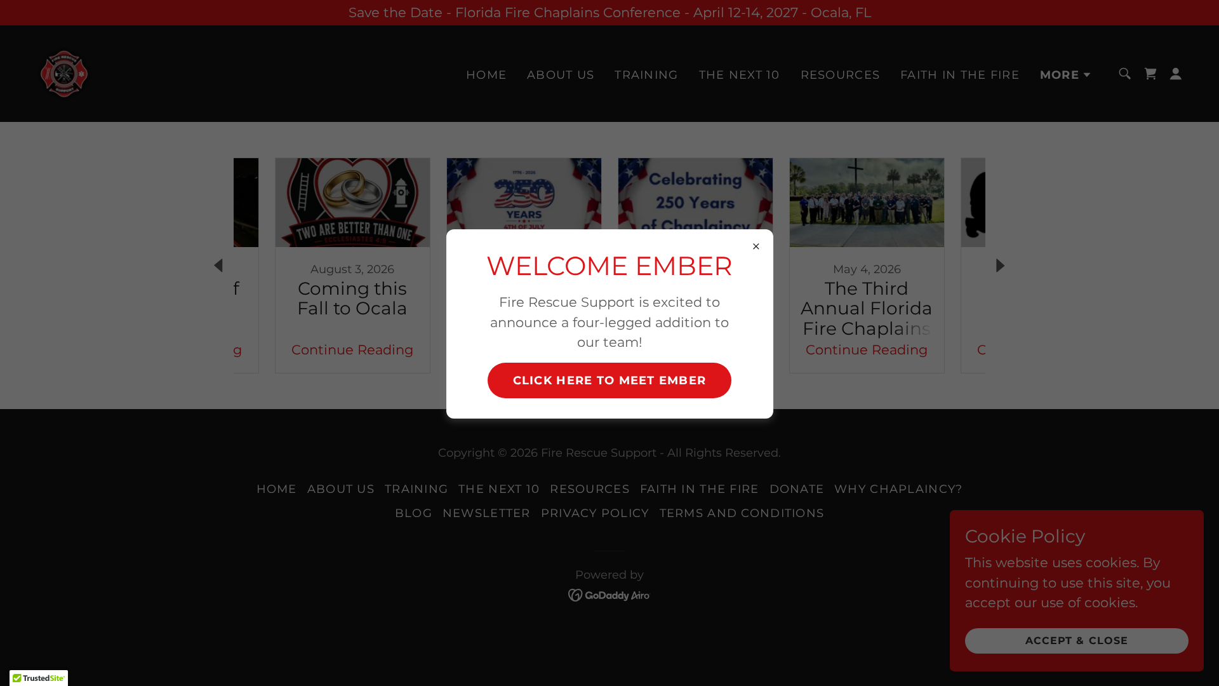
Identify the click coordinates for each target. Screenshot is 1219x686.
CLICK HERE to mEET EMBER (610, 380)
